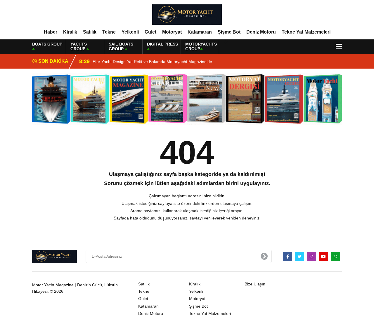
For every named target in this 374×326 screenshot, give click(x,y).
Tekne (109, 31)
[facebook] (287, 256)
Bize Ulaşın (255, 284)
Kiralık (70, 31)
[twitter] (299, 256)
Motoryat (172, 31)
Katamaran (200, 31)
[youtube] (323, 256)
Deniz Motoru (261, 31)
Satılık (89, 31)
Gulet (150, 31)
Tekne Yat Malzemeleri (306, 31)
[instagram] (311, 256)
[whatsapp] (335, 256)
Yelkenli (130, 31)
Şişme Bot (229, 31)
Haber (50, 31)
